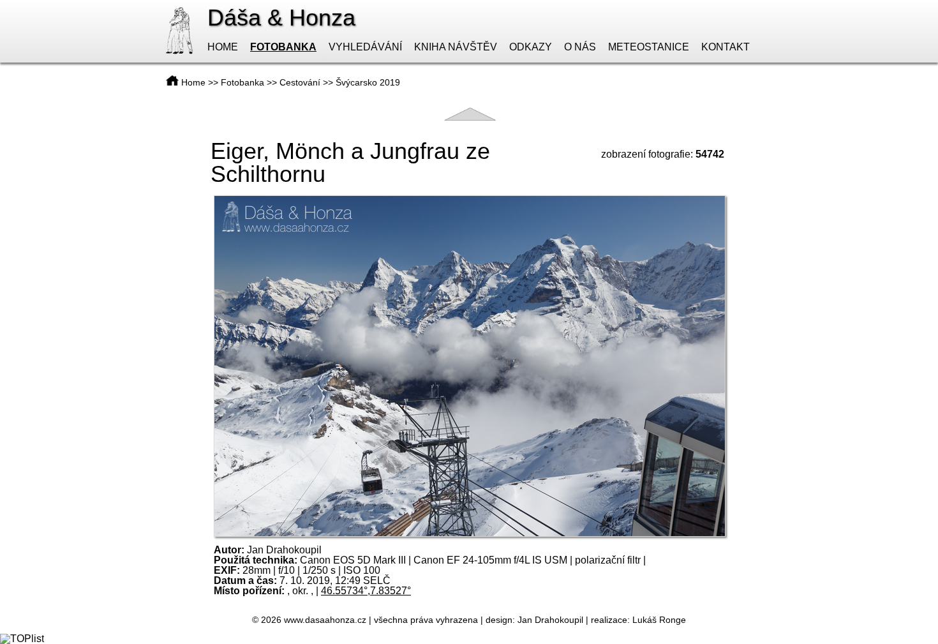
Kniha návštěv (455, 46)
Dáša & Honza (281, 17)
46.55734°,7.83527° (366, 590)
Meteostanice (648, 46)
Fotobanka (283, 46)
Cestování (299, 82)
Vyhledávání (365, 46)
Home (222, 46)
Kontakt (725, 46)
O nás (580, 46)
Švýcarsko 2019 (368, 82)
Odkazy (530, 46)
